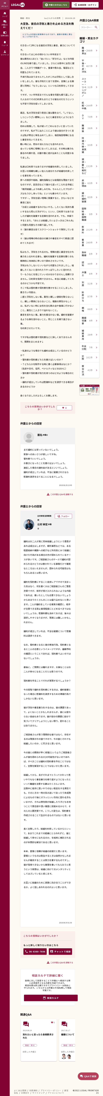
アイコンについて (56, 1092)
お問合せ (25, 1092)
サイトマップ (38, 1092)
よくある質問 (20, 1090)
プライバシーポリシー (51, 1090)
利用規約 (33, 1090)
